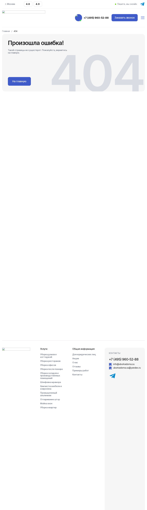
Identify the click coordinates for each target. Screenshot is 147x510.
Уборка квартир (48, 407)
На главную (19, 81)
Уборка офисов (48, 365)
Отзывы (76, 366)
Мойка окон (46, 403)
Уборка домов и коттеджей (48, 355)
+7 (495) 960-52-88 (96, 17)
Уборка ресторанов (50, 361)
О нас (75, 362)
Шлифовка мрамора (50, 382)
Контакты (77, 374)
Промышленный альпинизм (48, 394)
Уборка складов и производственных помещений (50, 376)
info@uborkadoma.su (124, 364)
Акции (75, 358)
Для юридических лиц (84, 354)
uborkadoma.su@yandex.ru (127, 368)
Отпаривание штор (50, 399)
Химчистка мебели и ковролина (51, 387)
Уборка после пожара (51, 369)
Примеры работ (80, 370)
